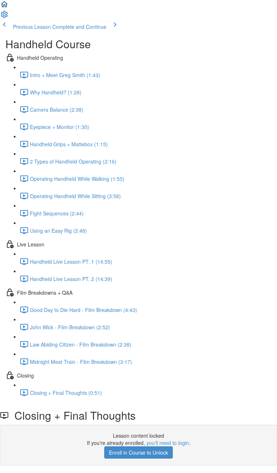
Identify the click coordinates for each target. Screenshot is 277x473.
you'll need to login (167, 442)
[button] (4, 6)
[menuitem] (4, 16)
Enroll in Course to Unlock (138, 452)
